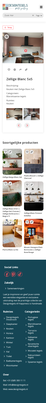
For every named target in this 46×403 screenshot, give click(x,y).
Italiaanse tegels (32, 338)
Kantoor (10, 338)
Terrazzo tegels (32, 331)
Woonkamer (12, 365)
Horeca (9, 333)
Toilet (9, 356)
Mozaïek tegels (35, 350)
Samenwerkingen (15, 288)
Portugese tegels (33, 318)
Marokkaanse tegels (34, 325)
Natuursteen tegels (34, 356)
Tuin (8, 347)
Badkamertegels (14, 361)
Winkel (9, 342)
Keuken (9, 328)
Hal (7, 351)
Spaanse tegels (35, 362)
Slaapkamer (12, 324)
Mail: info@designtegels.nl (15, 384)
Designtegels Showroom (12, 318)
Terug (9, 27)
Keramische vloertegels (33, 345)
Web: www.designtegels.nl (15, 389)
